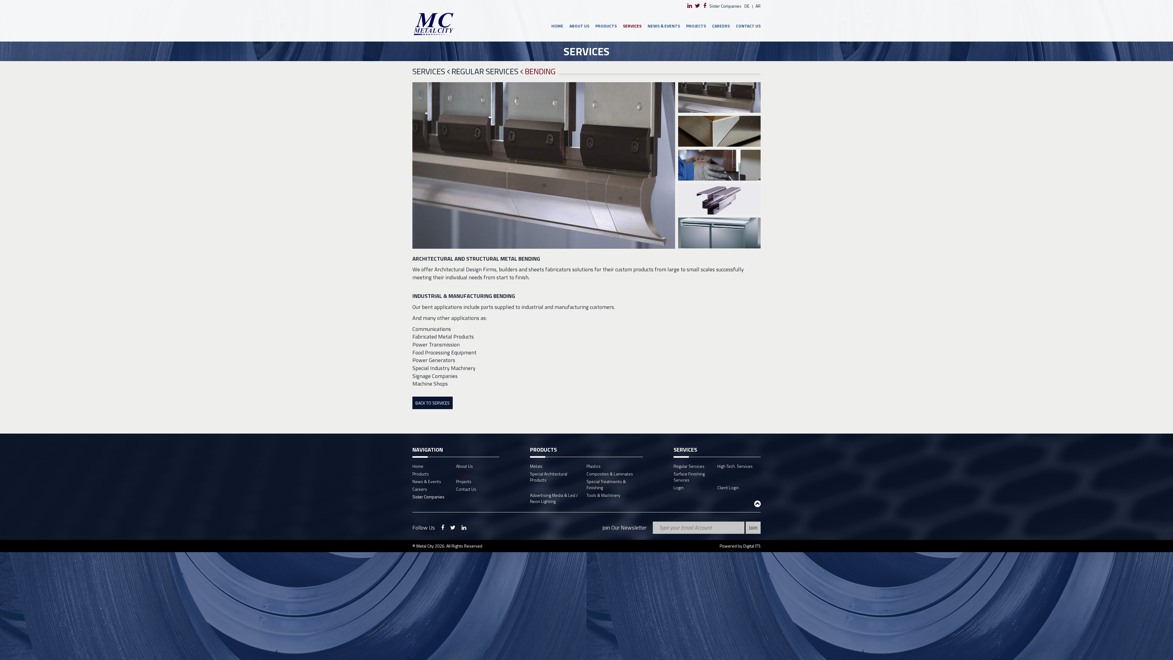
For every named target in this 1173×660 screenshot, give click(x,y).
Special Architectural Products (548, 477)
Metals (536, 466)
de (746, 6)
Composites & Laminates (609, 474)
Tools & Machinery (603, 495)
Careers (721, 26)
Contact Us (748, 26)
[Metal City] (455, 23)
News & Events (664, 26)
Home (557, 26)
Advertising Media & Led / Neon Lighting (554, 498)
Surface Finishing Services (689, 477)
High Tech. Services (735, 466)
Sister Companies (725, 6)
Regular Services (485, 71)
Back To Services (432, 403)
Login (679, 487)
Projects (696, 26)
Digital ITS (752, 546)
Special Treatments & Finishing (606, 484)
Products (606, 26)
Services (632, 26)
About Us (579, 26)
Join (753, 527)
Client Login (728, 487)
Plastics (593, 466)
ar (758, 6)
